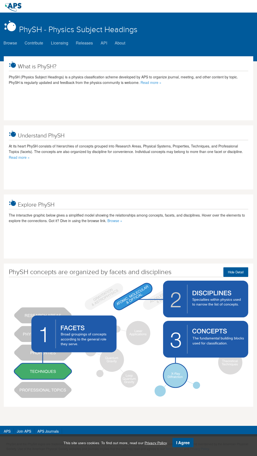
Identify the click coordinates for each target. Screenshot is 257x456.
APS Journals (48, 431)
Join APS (24, 431)
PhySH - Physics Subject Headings (78, 29)
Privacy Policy (156, 443)
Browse (10, 43)
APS (7, 431)
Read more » (151, 82)
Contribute (34, 43)
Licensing (59, 43)
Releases (84, 43)
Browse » (114, 220)
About (120, 43)
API (104, 43)
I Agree (183, 442)
